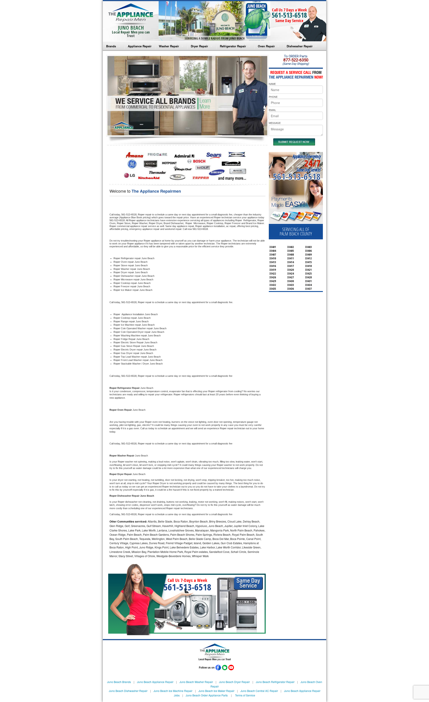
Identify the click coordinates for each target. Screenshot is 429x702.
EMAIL (272, 110)
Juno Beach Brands (119, 682)
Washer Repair (169, 46)
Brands (111, 46)
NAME (272, 83)
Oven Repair (266, 46)
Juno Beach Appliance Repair (155, 682)
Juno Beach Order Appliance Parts (207, 695)
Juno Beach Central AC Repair (259, 691)
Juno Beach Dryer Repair (234, 682)
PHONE (273, 96)
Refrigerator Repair (233, 46)
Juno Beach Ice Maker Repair (216, 691)
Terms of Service (245, 695)
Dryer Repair (199, 46)
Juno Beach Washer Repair (196, 682)
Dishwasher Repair (300, 46)
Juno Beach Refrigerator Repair (275, 682)
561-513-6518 (289, 15)
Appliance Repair (139, 46)
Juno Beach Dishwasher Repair (128, 691)
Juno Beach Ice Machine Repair (173, 691)
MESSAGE (275, 123)
